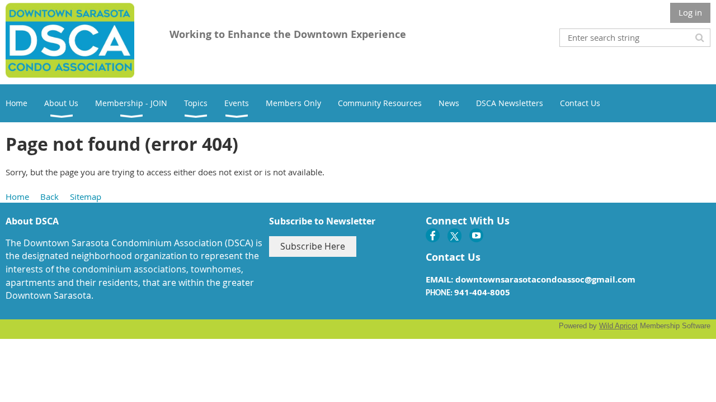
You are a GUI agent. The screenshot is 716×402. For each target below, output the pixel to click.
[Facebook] (433, 235)
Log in (690, 12)
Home (17, 196)
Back (49, 196)
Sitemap (85, 196)
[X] (454, 235)
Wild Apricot (618, 326)
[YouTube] (476, 235)
